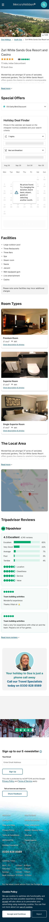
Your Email (6, 757)
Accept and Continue (16, 914)
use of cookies (26, 907)
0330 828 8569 (30, 685)
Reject (39, 914)
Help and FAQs (8, 825)
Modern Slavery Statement (35, 830)
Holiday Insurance (10, 845)
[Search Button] (44, 4)
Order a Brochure (31, 825)
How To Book (30, 815)
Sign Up (12, 771)
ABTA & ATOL (8, 840)
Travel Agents (30, 840)
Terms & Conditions (10, 835)
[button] (24, 23)
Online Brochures (32, 820)
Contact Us (7, 820)
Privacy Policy (8, 781)
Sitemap (28, 835)
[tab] (7, 165)
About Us (6, 815)
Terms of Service (25, 781)
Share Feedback (15, 794)
